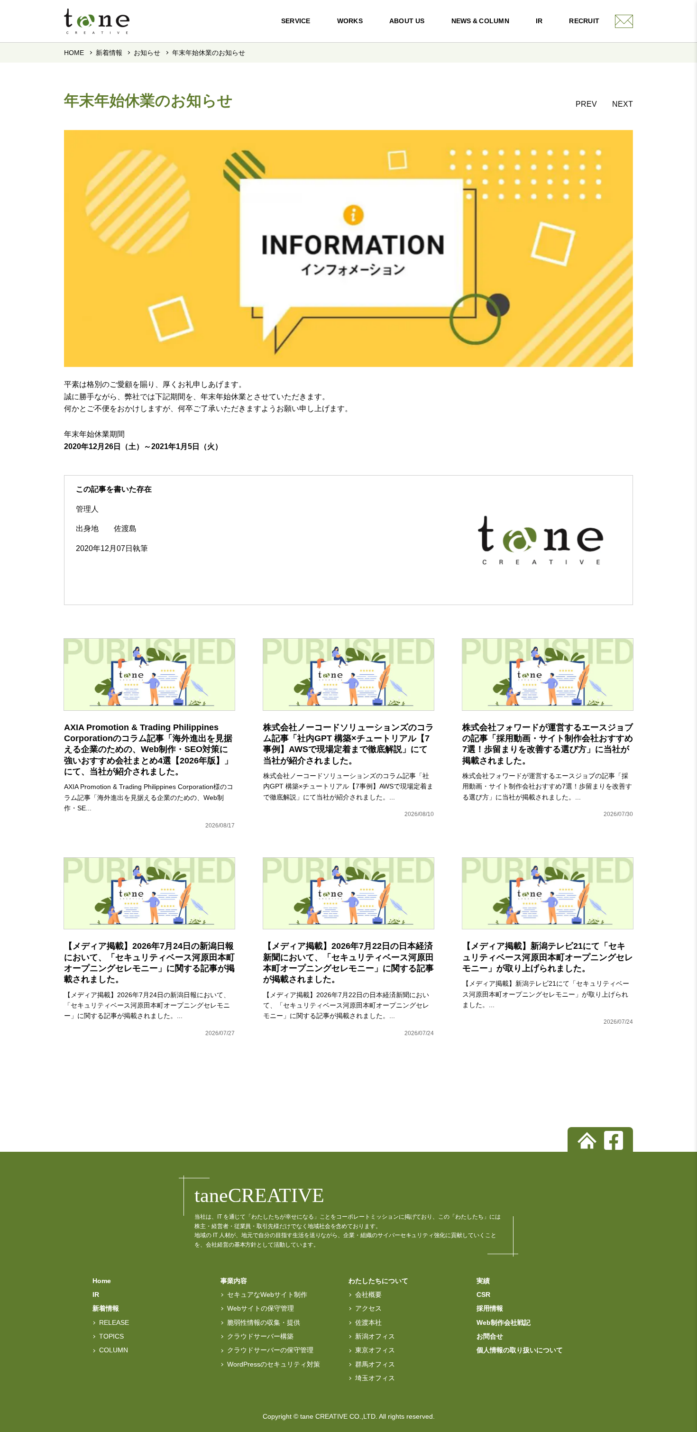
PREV (586, 104)
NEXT (622, 104)
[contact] (624, 21)
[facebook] (613, 1140)
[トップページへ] (587, 1140)
